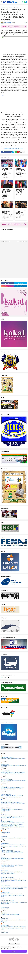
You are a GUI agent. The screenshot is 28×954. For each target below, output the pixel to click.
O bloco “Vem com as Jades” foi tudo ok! (10, 914)
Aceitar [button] (14, 951)
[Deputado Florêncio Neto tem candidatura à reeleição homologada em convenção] (21, 204)
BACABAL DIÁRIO (5, 925)
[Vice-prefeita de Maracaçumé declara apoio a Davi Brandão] (21, 184)
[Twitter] (13, 152)
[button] (1, 2)
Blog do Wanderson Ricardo (7, 801)
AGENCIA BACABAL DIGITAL (7, 850)
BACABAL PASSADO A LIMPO (7, 900)
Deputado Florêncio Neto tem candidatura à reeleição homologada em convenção (21, 213)
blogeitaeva (3, 913)
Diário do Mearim (5, 786)
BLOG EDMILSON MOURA (7, 821)
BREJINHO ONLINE (5, 892)
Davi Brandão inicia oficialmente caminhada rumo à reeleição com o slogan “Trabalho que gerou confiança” (7, 172)
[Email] (21, 152)
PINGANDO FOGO (5, 843)
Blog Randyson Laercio (6, 814)
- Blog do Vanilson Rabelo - (7, 757)
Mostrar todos (4, 932)
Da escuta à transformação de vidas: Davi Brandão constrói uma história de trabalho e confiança (20, 171)
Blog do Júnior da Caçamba (7, 877)
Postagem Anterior (6, 241)
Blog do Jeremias (5, 907)
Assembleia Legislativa (13, 7)
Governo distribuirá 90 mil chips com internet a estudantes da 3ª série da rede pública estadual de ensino (12, 895)
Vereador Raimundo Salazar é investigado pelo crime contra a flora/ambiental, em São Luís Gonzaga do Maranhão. (13, 774)
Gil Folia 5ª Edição (5, 908)
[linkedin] (18, 944)
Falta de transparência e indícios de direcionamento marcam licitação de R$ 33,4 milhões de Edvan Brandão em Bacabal (13, 880)
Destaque (17, 148)
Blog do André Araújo (6, 807)
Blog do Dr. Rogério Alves (6, 779)
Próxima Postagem (22, 241)
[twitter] (12, 944)
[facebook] (9, 944)
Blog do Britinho (4, 870)
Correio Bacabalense (5, 885)
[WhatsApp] (16, 152)
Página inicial (4, 7)
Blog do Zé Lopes (5, 764)
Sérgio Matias (4, 836)
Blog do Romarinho (5, 832)
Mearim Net (3, 863)
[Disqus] (14, 260)
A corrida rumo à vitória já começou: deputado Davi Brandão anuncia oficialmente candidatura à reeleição (7, 193)
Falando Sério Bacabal (6, 794)
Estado (21, 148)
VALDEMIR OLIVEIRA (5, 771)
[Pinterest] (18, 152)
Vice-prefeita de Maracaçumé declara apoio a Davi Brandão (20, 191)
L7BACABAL (3, 857)
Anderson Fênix (4, 918)
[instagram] (15, 944)
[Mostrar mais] (23, 152)
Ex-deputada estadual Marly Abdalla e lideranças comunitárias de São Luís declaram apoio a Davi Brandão (7, 213)
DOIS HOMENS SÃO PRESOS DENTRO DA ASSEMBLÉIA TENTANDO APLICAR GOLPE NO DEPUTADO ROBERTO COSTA (13, 928)
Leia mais (9, 948)
